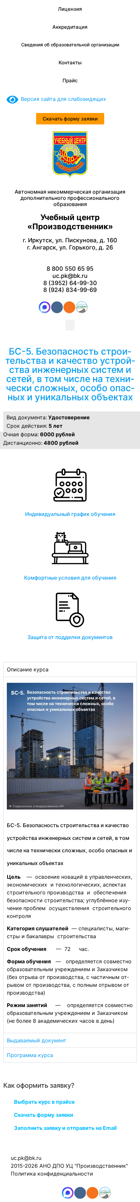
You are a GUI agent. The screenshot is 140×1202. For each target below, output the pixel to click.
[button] (70, 325)
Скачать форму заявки (43, 1115)
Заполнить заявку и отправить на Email (65, 1128)
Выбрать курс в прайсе (44, 1101)
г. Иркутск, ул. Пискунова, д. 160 (70, 240)
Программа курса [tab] (30, 1055)
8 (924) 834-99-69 (70, 289)
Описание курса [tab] (28, 669)
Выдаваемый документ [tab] (36, 1040)
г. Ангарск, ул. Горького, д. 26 (70, 247)
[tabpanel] (70, 855)
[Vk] (57, 307)
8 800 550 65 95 (70, 268)
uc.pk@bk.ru (70, 275)
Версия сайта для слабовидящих (62, 99)
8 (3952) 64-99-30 (70, 283)
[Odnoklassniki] (69, 307)
